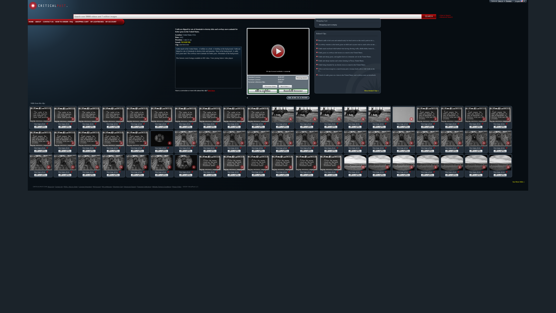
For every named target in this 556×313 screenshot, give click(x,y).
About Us (51, 187)
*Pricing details (301, 78)
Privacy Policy (176, 187)
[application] (278, 52)
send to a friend (300, 98)
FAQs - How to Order (71, 187)
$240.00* (281, 79)
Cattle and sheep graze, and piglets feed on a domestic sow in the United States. (344, 56)
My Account (97, 187)
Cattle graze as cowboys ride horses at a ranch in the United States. (340, 52)
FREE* (280, 82)
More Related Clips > (371, 90)
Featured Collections (144, 187)
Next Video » (285, 86)
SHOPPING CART (81, 22)
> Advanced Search (446, 17)
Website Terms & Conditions (161, 187)
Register (509, 1)
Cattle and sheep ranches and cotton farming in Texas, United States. (341, 61)
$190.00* (281, 77)
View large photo (40, 124)
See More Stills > (519, 182)
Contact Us (59, 187)
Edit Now (211, 90)
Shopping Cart (118, 187)
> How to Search (445, 15)
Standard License (254, 77)
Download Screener (293, 91)
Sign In (500, 1)
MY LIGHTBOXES (97, 22)
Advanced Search (130, 187)
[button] (278, 51)
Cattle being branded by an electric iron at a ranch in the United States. (342, 65)
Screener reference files (256, 82)
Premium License (254, 79)
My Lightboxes (107, 187)
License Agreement (85, 187)
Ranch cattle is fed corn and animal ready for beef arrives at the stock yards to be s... (346, 40)
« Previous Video (270, 86)
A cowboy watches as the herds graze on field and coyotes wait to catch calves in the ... (347, 44)
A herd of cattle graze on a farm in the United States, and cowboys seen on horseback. (347, 75)
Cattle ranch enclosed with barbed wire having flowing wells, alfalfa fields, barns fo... (346, 48)
